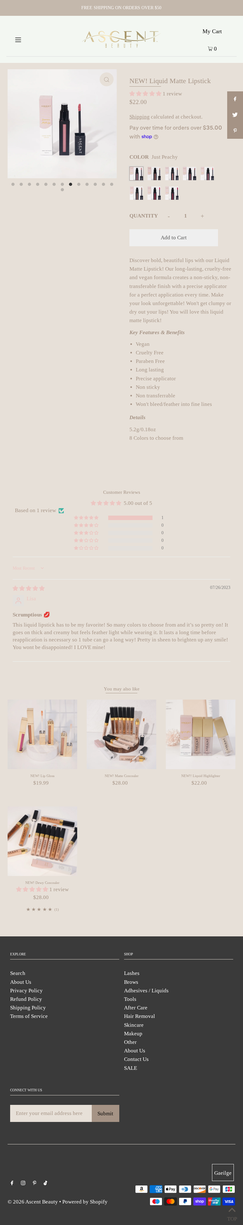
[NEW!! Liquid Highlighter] (200, 734)
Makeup (133, 1034)
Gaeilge (223, 1173)
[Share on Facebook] (235, 99)
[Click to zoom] (107, 79)
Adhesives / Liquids (146, 991)
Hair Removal (139, 1016)
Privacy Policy (26, 991)
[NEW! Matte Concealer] (121, 734)
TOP (232, 1217)
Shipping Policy (28, 1008)
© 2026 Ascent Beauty (33, 1202)
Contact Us (136, 1059)
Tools (130, 999)
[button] (146, 94)
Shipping (139, 117)
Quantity (143, 216)
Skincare (134, 1025)
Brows (131, 982)
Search (17, 973)
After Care (135, 1008)
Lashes (132, 973)
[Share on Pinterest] (235, 131)
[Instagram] (23, 1183)
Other (130, 1042)
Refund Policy (26, 999)
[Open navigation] (29, 39)
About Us (20, 982)
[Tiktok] (45, 1183)
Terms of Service (29, 1016)
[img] (29, 588)
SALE (130, 1068)
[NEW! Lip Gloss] (42, 734)
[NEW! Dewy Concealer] (42, 841)
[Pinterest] (34, 1183)
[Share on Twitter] (235, 115)
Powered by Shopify (85, 1202)
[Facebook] (12, 1183)
